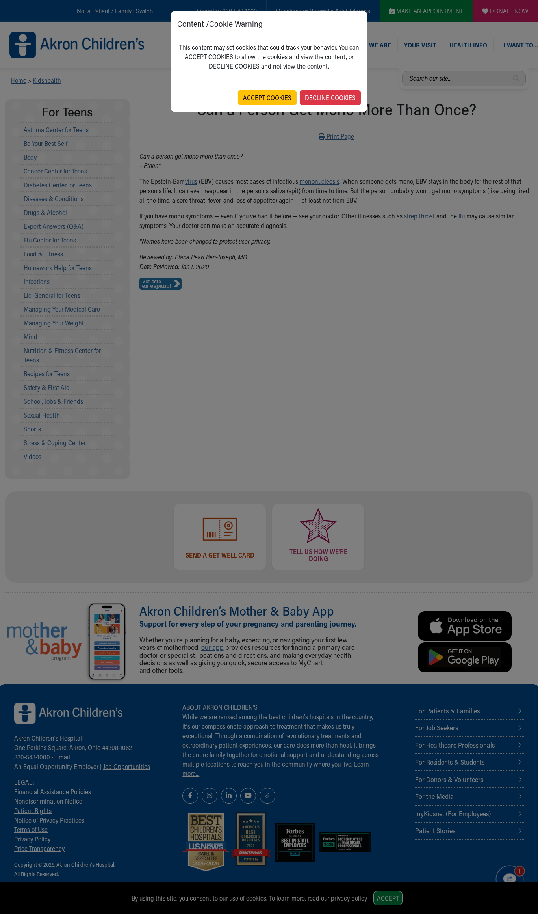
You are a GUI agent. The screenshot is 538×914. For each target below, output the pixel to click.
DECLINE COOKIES (330, 97)
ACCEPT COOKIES (267, 97)
